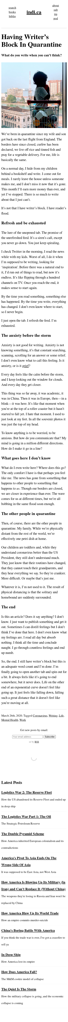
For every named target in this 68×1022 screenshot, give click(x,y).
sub (56, 10)
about (55, 5)
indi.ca (34, 12)
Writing (53, 715)
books (12, 12)
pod (55, 18)
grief (25, 365)
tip (55, 14)
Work (22, 720)
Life (61, 715)
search (12, 7)
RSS (37, 741)
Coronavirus (40, 715)
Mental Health (9, 720)
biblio (12, 16)
